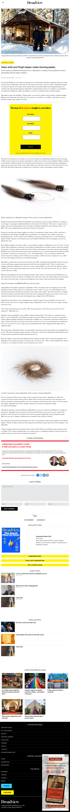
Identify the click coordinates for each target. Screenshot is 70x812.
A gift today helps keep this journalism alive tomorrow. (16, 458)
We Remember (5, 765)
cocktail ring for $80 (47, 159)
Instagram (13, 406)
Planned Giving (5, 762)
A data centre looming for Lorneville (55, 691)
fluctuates (56, 163)
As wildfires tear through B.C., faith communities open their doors (11, 692)
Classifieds (4, 743)
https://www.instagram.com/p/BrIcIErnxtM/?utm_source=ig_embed (20, 283)
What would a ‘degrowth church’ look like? (12, 717)
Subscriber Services (6, 727)
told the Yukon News (16, 167)
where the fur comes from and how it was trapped (50, 330)
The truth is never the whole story (26, 622)
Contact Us (4, 749)
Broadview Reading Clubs (8, 752)
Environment (29, 520)
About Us (3, 746)
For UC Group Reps (6, 730)
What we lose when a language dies (27, 586)
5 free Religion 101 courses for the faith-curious (30, 635)
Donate (3, 759)
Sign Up (30, 147)
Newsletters (4, 771)
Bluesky (3, 781)
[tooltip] (37, 475)
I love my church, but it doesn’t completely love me (31, 573)
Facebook (4, 774)
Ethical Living (7, 62)
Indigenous (41, 520)
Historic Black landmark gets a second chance (34, 717)
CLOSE (66, 755)
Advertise (3, 733)
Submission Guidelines (7, 737)
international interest (56, 87)
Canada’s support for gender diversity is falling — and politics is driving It (34, 692)
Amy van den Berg (8, 78)
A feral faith (19, 598)
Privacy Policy (5, 740)
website (5, 406)
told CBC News (23, 234)
